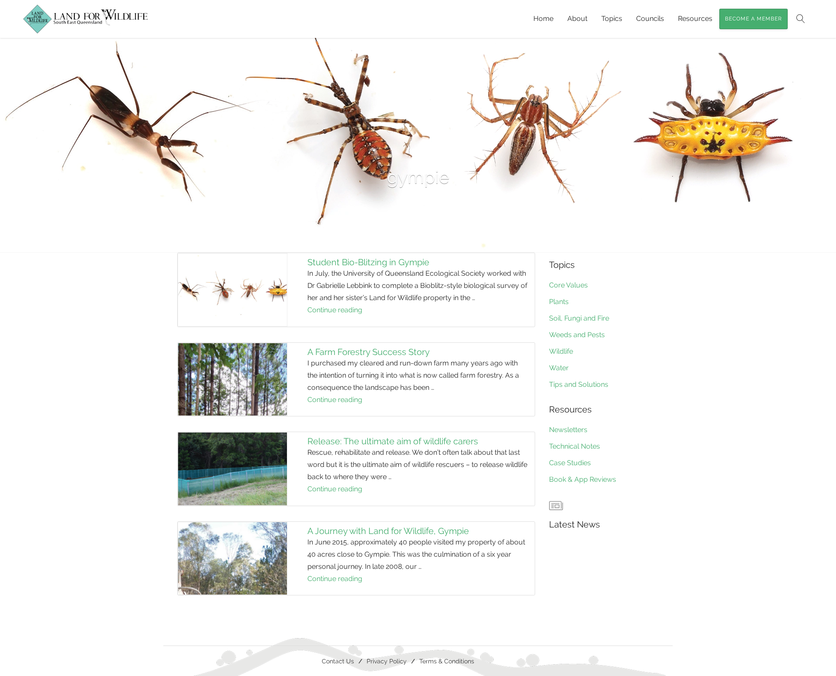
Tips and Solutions (578, 384)
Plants (559, 301)
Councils (650, 18)
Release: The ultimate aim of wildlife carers (392, 441)
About (577, 18)
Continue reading (347, 311)
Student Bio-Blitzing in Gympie (368, 262)
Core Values (568, 285)
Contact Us (338, 661)
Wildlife (561, 351)
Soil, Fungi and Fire (579, 318)
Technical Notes (574, 446)
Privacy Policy (387, 661)
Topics (611, 18)
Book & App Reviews (582, 479)
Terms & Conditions (446, 661)
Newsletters (568, 430)
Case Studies (570, 463)
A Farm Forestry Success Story (368, 352)
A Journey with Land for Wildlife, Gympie (388, 531)
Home (543, 18)
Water (559, 368)
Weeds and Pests (577, 335)
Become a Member (753, 19)
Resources (695, 18)
